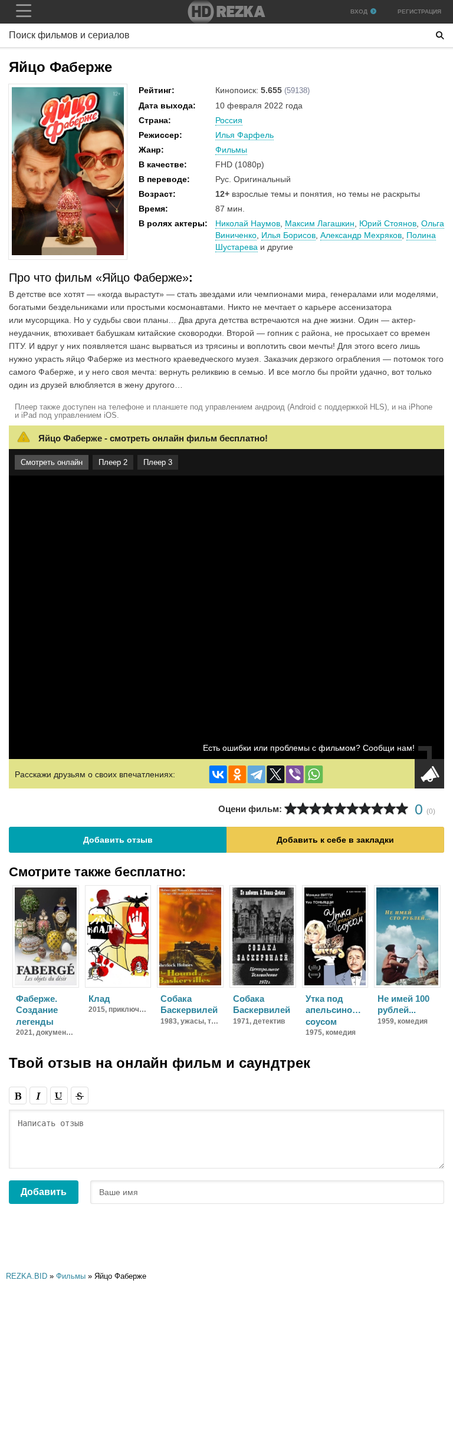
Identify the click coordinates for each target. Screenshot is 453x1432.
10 (402, 809)
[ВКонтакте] (218, 774)
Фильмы (231, 149)
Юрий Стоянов (387, 223)
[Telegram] (256, 774)
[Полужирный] (18, 1095)
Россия (228, 120)
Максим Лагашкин (319, 223)
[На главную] (226, 12)
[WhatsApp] (314, 774)
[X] (275, 774)
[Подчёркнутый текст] (59, 1095)
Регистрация (419, 11)
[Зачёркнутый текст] (79, 1095)
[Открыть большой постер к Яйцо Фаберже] (68, 252)
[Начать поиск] (440, 35)
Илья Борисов (288, 235)
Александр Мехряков (361, 235)
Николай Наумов (247, 223)
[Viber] (295, 774)
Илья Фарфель (244, 135)
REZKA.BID (26, 1276)
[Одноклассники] (237, 774)
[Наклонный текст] (38, 1095)
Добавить (44, 1192)
